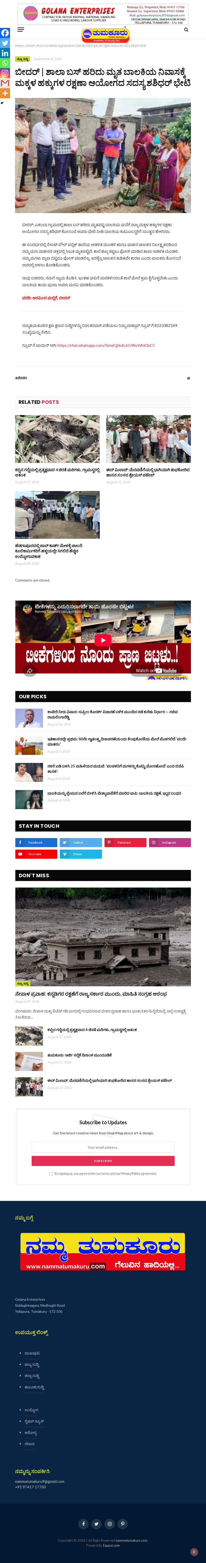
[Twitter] (5, 43)
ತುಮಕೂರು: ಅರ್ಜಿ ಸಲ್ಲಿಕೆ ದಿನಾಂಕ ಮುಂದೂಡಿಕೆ (79, 1055)
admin (21, 377)
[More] (5, 93)
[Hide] (2, 103)
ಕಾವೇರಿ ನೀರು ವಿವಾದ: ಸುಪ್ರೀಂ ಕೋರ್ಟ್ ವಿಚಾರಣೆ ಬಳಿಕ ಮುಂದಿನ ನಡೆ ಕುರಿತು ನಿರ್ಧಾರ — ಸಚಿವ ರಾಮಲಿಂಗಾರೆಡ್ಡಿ (112, 714)
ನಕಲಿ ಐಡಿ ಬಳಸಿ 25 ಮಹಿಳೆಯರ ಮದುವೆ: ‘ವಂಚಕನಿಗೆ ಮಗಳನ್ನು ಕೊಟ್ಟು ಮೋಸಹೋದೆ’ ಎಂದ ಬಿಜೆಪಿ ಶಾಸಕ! (115, 768)
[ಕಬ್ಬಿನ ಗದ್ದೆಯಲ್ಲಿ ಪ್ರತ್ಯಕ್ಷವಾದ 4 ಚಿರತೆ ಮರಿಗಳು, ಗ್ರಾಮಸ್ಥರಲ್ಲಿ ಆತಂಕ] (57, 439)
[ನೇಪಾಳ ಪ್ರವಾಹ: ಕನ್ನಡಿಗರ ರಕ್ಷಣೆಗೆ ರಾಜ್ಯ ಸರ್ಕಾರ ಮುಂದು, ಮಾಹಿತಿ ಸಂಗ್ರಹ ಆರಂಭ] (103, 937)
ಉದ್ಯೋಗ (31, 1409)
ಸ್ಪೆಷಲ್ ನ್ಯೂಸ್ (34, 1421)
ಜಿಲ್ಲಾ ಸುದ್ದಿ (22, 59)
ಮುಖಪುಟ (32, 1353)
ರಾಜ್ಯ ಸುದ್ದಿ (22, 984)
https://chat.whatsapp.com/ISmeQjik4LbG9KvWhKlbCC (107, 345)
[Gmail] (5, 83)
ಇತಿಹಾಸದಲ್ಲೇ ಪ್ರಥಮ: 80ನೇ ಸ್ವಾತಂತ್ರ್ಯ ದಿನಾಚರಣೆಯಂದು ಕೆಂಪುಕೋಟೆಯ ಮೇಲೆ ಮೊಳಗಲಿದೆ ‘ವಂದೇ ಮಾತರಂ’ (116, 741)
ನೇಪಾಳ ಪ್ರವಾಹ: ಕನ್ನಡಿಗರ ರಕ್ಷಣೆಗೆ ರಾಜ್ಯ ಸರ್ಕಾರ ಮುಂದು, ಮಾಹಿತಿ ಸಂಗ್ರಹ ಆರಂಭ (91, 994)
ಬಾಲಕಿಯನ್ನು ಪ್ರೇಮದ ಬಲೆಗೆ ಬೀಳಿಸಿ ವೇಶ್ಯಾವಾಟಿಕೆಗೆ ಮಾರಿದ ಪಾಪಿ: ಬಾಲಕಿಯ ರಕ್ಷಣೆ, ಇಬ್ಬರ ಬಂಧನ (114, 793)
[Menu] (21, 29)
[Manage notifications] (194, 1552)
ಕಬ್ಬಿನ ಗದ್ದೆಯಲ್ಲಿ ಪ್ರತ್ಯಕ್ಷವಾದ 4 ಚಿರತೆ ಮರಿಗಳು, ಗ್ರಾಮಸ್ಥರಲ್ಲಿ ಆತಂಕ (57, 472)
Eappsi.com (111, 1545)
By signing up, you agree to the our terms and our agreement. (105, 1174)
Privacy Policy (130, 1174)
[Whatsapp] (5, 63)
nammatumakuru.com (131, 1540)
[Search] (185, 29)
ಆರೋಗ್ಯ (30, 1432)
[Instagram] (5, 73)
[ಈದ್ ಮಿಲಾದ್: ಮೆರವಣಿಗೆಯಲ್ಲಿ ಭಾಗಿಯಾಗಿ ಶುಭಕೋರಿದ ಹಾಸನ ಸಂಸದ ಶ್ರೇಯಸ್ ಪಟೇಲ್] (148, 439)
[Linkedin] (5, 53)
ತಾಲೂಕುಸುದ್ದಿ (34, 1387)
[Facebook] (5, 33)
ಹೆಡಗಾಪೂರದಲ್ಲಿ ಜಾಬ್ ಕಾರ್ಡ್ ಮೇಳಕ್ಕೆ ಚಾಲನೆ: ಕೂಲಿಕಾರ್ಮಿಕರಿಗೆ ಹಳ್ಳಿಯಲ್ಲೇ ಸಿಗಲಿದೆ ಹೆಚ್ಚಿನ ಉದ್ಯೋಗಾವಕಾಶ (49, 551)
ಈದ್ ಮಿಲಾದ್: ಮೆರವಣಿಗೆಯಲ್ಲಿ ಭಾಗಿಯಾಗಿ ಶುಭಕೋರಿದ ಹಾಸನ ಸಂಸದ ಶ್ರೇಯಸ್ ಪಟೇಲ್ (148, 472)
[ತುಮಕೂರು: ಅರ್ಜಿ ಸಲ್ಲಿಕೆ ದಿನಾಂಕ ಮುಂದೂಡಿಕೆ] (29, 1061)
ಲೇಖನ (29, 1443)
